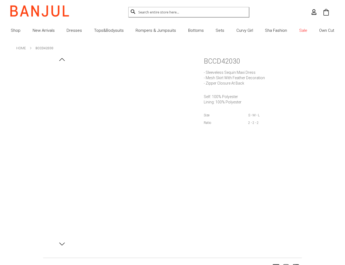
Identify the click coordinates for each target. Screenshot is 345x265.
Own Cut (326, 30)
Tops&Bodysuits (109, 30)
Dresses (74, 30)
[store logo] (39, 11)
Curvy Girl (244, 30)
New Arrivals (44, 30)
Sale (303, 30)
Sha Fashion (276, 30)
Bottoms (196, 30)
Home (21, 48)
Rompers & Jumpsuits (156, 30)
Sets (220, 30)
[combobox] (193, 12)
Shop (15, 30)
